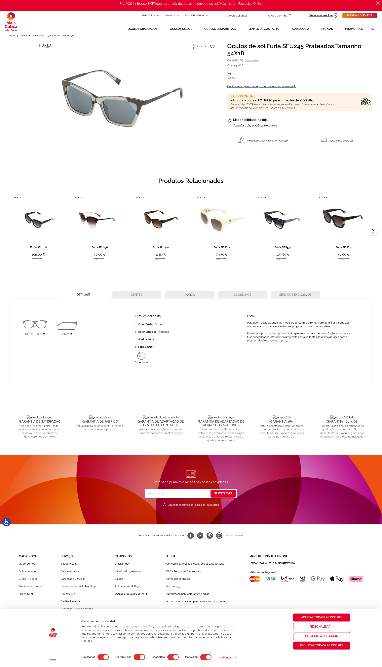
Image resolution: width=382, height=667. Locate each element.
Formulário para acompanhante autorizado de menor (198, 601)
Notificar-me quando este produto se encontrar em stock (261, 86)
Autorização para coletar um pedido (188, 593)
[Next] (373, 231)
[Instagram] (219, 535)
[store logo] (11, 22)
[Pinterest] (209, 535)
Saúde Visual (69, 563)
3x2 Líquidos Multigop (128, 586)
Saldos (119, 578)
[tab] (83, 294)
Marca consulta (359, 15)
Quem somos (27, 563)
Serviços (170, 15)
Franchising (26, 593)
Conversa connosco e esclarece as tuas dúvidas (195, 563)
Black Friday (122, 563)
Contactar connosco (178, 578)
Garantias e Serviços (73, 578)
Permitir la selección (321, 636)
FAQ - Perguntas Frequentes (183, 571)
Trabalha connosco (30, 586)
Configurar (224, 657)
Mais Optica (148, 15)
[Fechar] (378, 3)
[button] (373, 29)
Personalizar (319, 626)
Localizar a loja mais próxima (272, 563)
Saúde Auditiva (70, 571)
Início (12, 35)
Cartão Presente (70, 601)
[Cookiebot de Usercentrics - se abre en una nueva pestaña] (52, 659)
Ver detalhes (252, 60)
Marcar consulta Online (268, 556)
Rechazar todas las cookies (321, 645)
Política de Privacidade (206, 505)
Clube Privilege (194, 15)
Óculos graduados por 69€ (131, 593)
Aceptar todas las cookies (321, 617)
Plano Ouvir (68, 593)
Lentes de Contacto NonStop (78, 586)
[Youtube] (200, 535)
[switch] (139, 657)
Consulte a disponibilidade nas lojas (255, 125)
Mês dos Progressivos (128, 571)
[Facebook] (190, 535)
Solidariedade (27, 571)
